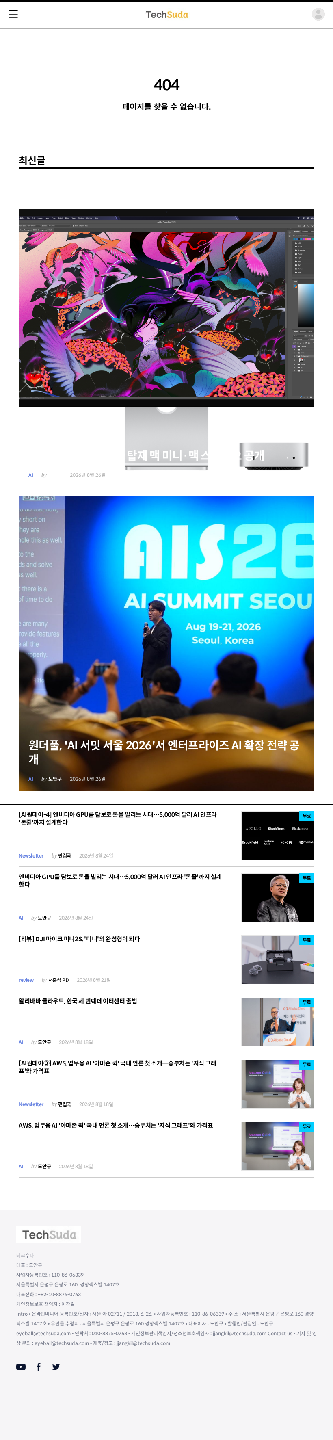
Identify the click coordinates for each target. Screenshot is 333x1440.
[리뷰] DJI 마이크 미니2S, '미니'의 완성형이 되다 (79, 939)
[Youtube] (21, 1367)
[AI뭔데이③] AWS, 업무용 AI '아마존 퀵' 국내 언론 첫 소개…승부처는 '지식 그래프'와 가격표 (117, 1067)
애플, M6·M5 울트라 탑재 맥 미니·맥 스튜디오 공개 (146, 456)
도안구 (55, 475)
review (26, 980)
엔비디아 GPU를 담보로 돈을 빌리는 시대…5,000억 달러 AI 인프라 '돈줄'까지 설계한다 (120, 880)
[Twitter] (56, 1367)
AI (30, 475)
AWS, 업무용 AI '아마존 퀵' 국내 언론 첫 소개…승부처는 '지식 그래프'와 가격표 (116, 1125)
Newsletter (31, 856)
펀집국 (64, 856)
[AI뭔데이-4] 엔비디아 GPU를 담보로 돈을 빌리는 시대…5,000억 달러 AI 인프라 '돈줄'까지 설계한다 (118, 818)
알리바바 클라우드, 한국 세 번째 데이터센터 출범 (78, 1001)
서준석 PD (58, 980)
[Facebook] (39, 1367)
